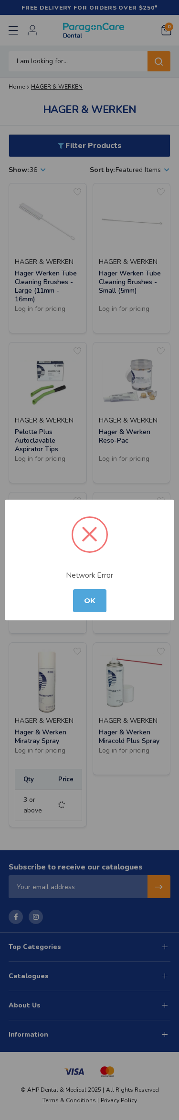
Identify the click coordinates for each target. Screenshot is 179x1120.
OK (89, 600)
